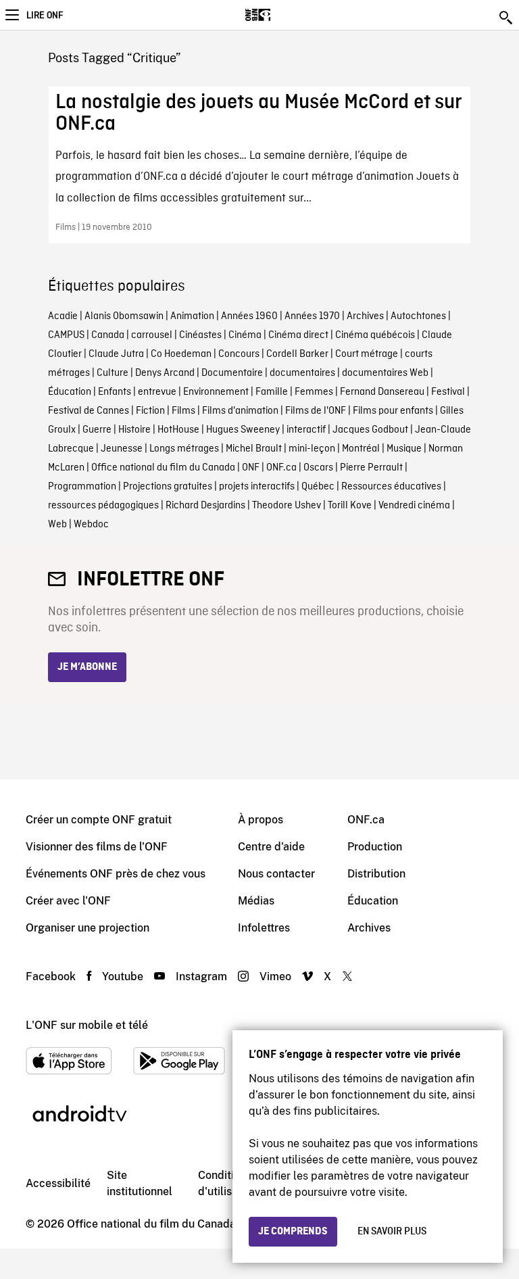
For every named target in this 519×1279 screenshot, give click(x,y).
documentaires (302, 373)
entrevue (157, 392)
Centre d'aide (271, 846)
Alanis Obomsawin (124, 316)
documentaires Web (385, 373)
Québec (318, 486)
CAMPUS (66, 335)
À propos (260, 819)
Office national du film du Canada (163, 468)
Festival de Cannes (88, 411)
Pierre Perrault (371, 468)
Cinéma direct (298, 335)
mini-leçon (312, 449)
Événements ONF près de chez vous (115, 873)
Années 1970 (312, 316)
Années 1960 (249, 316)
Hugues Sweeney (243, 430)
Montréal (361, 449)
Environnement (216, 392)
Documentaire (232, 373)
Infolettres (264, 927)
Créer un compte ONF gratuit (99, 819)
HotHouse (178, 430)
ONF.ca (281, 468)
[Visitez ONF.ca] (281, 15)
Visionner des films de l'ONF (97, 846)
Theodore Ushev (286, 505)
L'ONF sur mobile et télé (87, 1025)
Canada (107, 335)
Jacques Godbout (370, 430)
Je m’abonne (87, 667)
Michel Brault (254, 449)
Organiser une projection (87, 927)
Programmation (82, 486)
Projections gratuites (167, 486)
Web (57, 524)
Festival (448, 392)
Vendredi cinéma (414, 505)
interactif (306, 430)
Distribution (376, 873)
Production (374, 846)
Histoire (134, 430)
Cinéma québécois (375, 335)
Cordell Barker (297, 354)
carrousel (151, 335)
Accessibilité (58, 1183)
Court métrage (366, 354)
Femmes (314, 392)
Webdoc (91, 524)
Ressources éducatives (391, 486)
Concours (239, 354)
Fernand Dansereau (382, 392)
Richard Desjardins (205, 505)
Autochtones (418, 316)
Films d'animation (240, 411)
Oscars (318, 468)
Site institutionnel (139, 1183)
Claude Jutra (116, 354)
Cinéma (245, 335)
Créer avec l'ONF (68, 900)
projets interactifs (257, 486)
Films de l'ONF (315, 411)
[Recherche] (506, 17)
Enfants (114, 392)
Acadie (63, 316)
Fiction (150, 411)
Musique (404, 449)
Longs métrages (184, 449)
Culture (112, 373)
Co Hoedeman (181, 354)
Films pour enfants (393, 411)
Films (183, 411)
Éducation (69, 392)
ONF (251, 468)
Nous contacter (276, 873)
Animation (192, 316)
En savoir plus (391, 1231)
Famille (271, 392)
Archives (365, 316)
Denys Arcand (165, 373)
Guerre (97, 430)
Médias (256, 900)
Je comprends (293, 1231)
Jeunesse (122, 449)
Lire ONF (44, 15)
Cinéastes (200, 335)
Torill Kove (350, 505)
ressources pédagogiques (103, 505)
